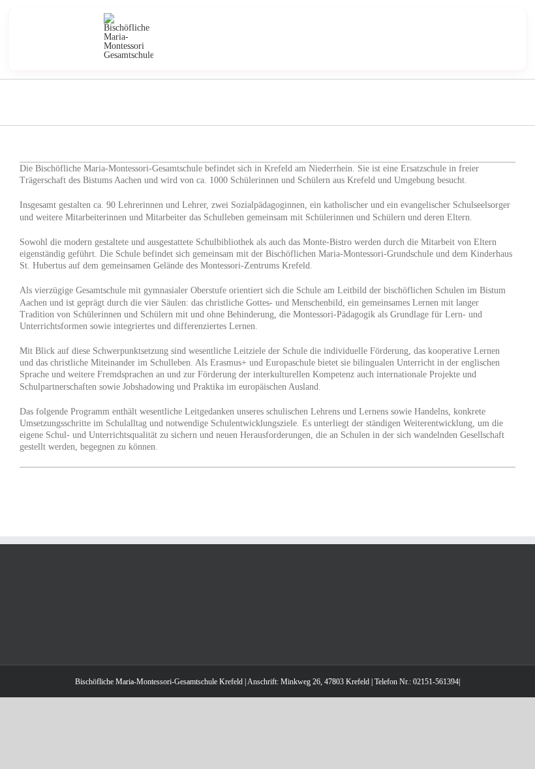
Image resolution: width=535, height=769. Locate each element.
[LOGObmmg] (128, 17)
